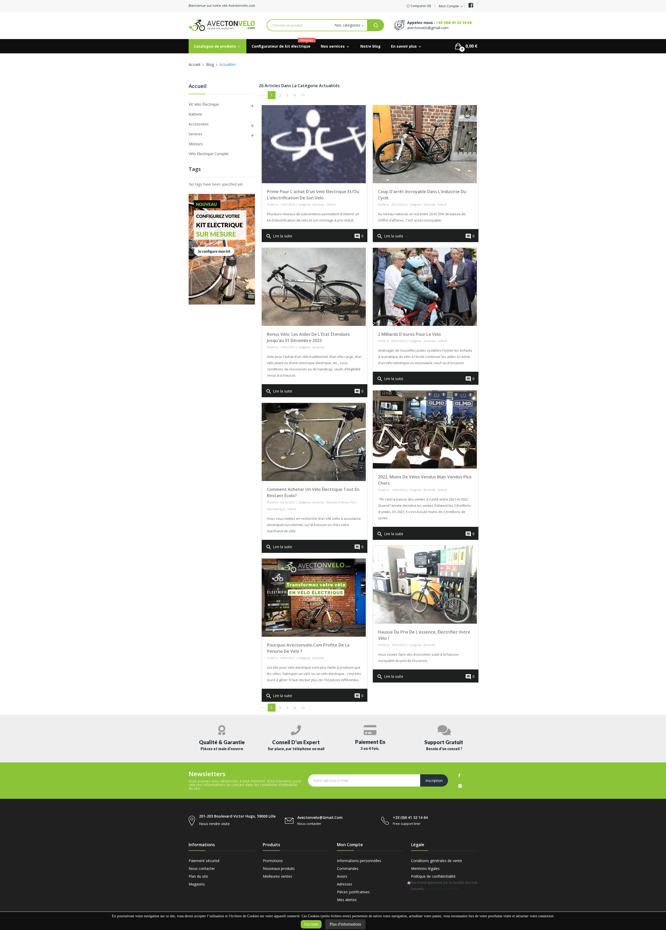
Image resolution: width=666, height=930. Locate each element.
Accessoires (199, 124)
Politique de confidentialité (433, 876)
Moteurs (196, 143)
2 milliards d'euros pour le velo (409, 334)
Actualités (318, 204)
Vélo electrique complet (209, 153)
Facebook (459, 775)
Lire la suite (279, 236)
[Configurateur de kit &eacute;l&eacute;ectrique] (222, 248)
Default (331, 204)
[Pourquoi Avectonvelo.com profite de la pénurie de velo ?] (314, 598)
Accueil (198, 87)
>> (303, 95)
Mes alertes (347, 899)
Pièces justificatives (353, 891)
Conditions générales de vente (436, 860)
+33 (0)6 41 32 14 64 (453, 22)
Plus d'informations (345, 924)
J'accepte (311, 924)
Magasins (197, 884)
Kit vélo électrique (204, 104)
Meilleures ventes (277, 876)
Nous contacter (202, 868)
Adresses (344, 884)
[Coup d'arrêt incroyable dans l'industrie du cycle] (425, 144)
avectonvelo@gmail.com (428, 27)
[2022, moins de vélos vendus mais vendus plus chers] (425, 429)
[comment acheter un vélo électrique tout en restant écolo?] (314, 442)
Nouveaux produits (279, 868)
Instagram (460, 786)
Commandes (347, 868)
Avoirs (342, 876)
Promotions (273, 860)
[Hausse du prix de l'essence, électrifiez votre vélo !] (425, 585)
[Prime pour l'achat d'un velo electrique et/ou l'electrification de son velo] (314, 144)
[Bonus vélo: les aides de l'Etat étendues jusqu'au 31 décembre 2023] (314, 287)
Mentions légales (425, 868)
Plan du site (198, 876)
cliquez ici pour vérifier (442, 889)
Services (195, 133)
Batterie (195, 114)
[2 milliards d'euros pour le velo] (425, 287)
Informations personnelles (359, 860)
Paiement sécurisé (204, 860)
